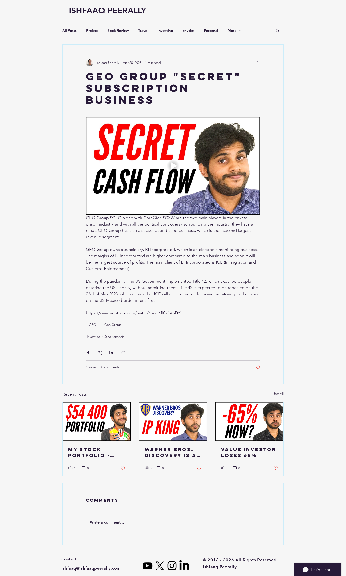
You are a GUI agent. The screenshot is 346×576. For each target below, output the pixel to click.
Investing (165, 30)
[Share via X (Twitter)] (99, 352)
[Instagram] (172, 566)
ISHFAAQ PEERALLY (107, 10)
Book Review (118, 30)
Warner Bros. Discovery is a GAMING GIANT (170, 452)
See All (278, 393)
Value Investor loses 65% (248, 452)
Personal (211, 30)
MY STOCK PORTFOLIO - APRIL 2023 (89, 452)
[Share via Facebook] (88, 352)
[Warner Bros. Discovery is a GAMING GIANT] (173, 421)
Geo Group (112, 324)
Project (92, 30)
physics (188, 30)
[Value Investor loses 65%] (249, 421)
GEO (92, 324)
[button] (277, 30)
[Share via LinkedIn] (111, 352)
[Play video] (173, 166)
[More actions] (257, 62)
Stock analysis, (114, 336)
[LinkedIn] (184, 566)
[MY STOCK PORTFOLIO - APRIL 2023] (97, 421)
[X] (160, 566)
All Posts (69, 30)
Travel (143, 30)
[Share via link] (123, 352)
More (232, 30)
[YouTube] (147, 566)
